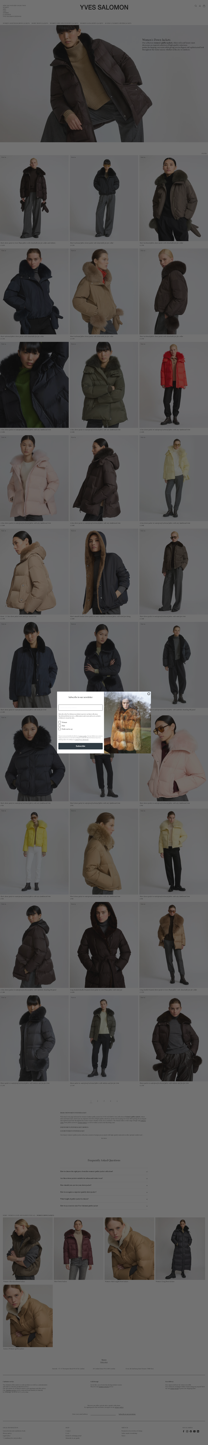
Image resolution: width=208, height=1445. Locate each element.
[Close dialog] (149, 694)
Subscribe (80, 746)
